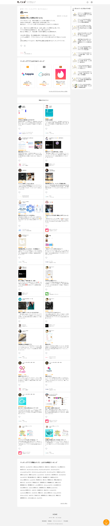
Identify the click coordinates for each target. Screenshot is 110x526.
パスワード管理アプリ (33, 487)
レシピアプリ (33, 479)
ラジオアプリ (48, 474)
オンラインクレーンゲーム (32, 469)
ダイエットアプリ (24, 495)
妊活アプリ (22, 466)
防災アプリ (22, 482)
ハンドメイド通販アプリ (25, 492)
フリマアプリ (34, 492)
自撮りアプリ (58, 482)
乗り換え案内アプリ (32, 477)
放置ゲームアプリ (24, 474)
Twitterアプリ (54, 466)
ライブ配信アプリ (61, 466)
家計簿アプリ (39, 479)
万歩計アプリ (37, 495)
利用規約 (50, 521)
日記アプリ (46, 490)
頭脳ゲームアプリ (33, 474)
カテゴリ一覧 (51, 517)
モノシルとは (58, 517)
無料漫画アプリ (23, 485)
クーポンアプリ (52, 490)
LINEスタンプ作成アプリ (38, 466)
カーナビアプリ (62, 474)
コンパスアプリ (23, 477)
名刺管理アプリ (42, 487)
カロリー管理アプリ (48, 492)
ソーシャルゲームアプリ (25, 472)
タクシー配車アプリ (24, 479)
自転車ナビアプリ (54, 477)
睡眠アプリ (58, 495)
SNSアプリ (47, 466)
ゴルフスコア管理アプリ (25, 490)
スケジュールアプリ (48, 485)
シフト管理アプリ (39, 485)
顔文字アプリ (23, 469)
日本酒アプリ (40, 490)
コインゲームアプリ (55, 469)
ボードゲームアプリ (51, 472)
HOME (55, 514)
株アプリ (45, 479)
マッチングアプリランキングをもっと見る (58, 91)
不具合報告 (66, 521)
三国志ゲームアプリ (60, 472)
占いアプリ (39, 497)
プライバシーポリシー (57, 521)
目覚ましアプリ (51, 495)
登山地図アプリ (46, 477)
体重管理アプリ (44, 495)
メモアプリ (34, 490)
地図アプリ (39, 477)
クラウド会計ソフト (32, 497)
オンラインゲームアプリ (44, 469)
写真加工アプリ (35, 482)
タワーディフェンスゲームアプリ (39, 472)
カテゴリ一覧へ (64, 503)
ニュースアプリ (40, 474)
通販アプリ (40, 492)
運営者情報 (44, 521)
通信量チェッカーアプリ (52, 487)
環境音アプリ (50, 479)
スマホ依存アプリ (57, 485)
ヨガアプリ (31, 495)
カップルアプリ (29, 466)
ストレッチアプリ (57, 492)
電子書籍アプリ (31, 485)
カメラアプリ (29, 482)
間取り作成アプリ (58, 479)
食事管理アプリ (23, 497)
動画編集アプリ (51, 482)
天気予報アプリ (54, 474)
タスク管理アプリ (24, 487)
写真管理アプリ (43, 482)
